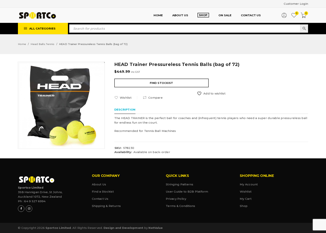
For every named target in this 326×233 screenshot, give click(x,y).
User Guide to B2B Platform (187, 191)
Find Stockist (161, 83)
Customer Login (296, 3)
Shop (244, 206)
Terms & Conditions (180, 206)
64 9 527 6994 (34, 201)
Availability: (123, 152)
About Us (99, 184)
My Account (249, 184)
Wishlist (245, 191)
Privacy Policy (176, 198)
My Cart (245, 198)
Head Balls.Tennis (42, 44)
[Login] (284, 17)
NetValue (155, 228)
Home (22, 44)
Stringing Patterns (179, 184)
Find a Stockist (103, 191)
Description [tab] (125, 109)
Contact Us (100, 198)
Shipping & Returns (106, 206)
